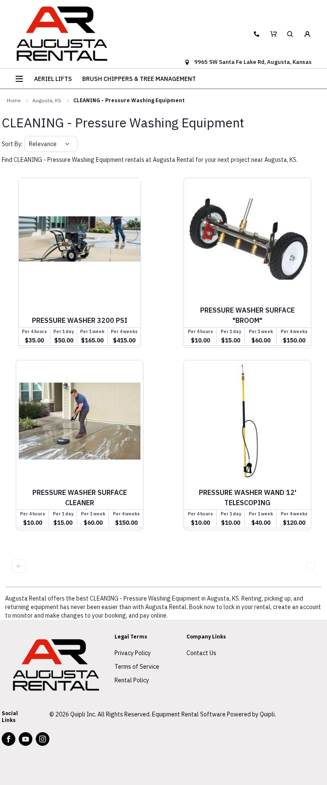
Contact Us (201, 653)
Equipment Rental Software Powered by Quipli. (214, 714)
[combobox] (29, 144)
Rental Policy (132, 680)
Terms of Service (137, 666)
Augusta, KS (46, 100)
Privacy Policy (133, 653)
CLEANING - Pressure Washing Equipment (129, 100)
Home (13, 100)
